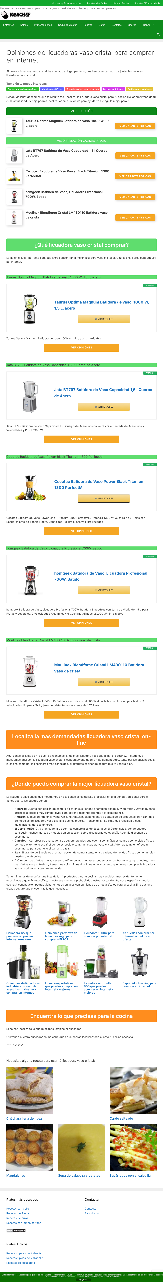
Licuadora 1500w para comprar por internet (99, 934)
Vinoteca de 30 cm (52, 89)
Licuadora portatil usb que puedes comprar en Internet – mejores (61, 986)
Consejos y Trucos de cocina (66, 3)
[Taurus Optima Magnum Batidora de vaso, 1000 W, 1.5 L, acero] (30, 309)
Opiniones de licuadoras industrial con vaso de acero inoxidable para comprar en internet (23, 988)
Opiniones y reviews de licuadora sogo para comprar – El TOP (61, 936)
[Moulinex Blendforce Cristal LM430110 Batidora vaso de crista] (30, 672)
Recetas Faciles (121, 3)
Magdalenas (15, 1175)
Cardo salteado (121, 1118)
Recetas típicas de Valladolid (24, 1258)
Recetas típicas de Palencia (24, 1253)
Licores (132, 24)
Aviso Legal (92, 1213)
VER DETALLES (105, 319)
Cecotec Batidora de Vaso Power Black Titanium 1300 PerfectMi (99, 484)
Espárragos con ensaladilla (130, 1175)
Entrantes (8, 24)
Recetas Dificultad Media (147, 3)
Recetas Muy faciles (97, 3)
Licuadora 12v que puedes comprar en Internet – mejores (19, 936)
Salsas (24, 24)
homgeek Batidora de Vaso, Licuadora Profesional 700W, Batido (100, 576)
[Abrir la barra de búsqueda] (158, 34)
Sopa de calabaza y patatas (79, 1175)
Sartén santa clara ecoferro (22, 89)
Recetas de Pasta (17, 1213)
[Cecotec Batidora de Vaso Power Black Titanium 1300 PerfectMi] (30, 488)
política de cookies (76, 1277)
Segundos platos (67, 24)
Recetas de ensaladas (20, 1262)
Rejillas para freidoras (140, 89)
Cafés (102, 24)
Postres (88, 24)
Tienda (146, 24)
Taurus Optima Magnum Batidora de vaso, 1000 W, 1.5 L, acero (101, 305)
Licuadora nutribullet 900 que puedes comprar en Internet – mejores (98, 988)
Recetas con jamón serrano (23, 1222)
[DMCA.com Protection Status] (16, 1231)
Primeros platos (43, 24)
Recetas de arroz (17, 1218)
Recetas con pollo (17, 1208)
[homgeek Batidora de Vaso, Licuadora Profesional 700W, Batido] (30, 580)
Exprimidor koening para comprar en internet (139, 985)
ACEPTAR (83, 1280)
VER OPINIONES (81, 347)
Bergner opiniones (113, 89)
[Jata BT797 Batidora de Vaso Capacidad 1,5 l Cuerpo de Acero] (30, 397)
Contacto (90, 1208)
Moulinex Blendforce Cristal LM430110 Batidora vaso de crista (99, 668)
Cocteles (117, 24)
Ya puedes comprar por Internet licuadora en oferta (138, 936)
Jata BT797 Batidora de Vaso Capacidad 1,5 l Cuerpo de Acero (103, 392)
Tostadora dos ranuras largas (83, 89)
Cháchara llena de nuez (24, 1118)
